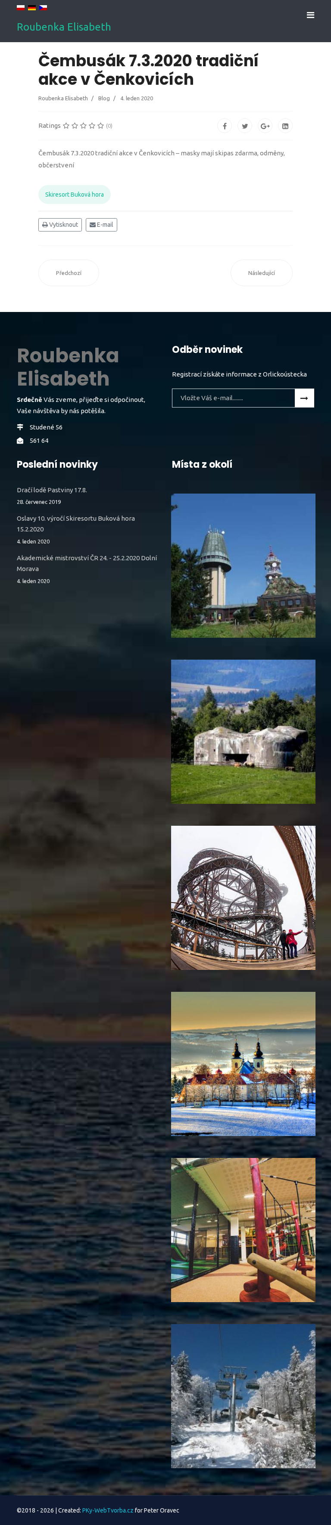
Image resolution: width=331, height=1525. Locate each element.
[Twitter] (244, 125)
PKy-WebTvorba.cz (108, 1510)
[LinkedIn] (285, 125)
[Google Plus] (265, 125)
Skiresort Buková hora (74, 194)
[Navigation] (310, 15)
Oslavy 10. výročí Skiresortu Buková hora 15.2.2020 (76, 529)
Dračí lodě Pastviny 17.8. (52, 495)
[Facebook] (224, 125)
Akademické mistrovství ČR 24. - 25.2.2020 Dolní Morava (87, 569)
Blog (104, 98)
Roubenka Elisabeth (64, 27)
